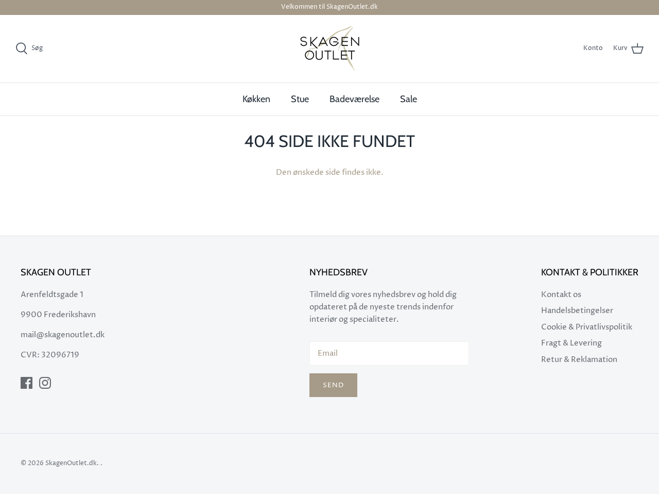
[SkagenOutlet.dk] (330, 48)
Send (333, 385)
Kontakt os (561, 294)
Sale (408, 99)
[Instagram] (45, 383)
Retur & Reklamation (579, 359)
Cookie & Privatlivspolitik (586, 327)
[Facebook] (26, 383)
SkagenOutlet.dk (71, 463)
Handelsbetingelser (577, 310)
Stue (300, 99)
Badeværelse (354, 99)
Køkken (256, 99)
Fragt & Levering (571, 343)
